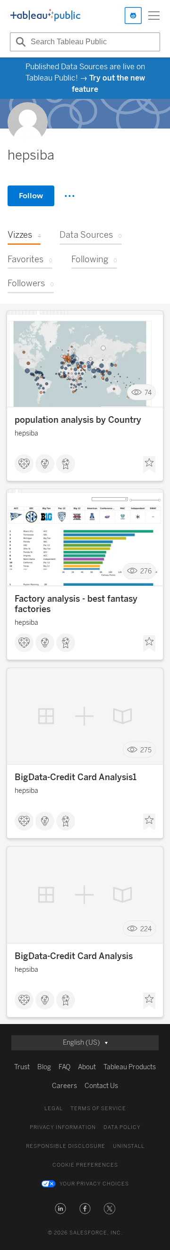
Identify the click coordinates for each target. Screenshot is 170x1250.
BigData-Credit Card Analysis (74, 956)
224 (146, 929)
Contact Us (101, 1086)
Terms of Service (98, 1108)
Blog (44, 1067)
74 (148, 392)
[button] (60, 1208)
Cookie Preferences (85, 1165)
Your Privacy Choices (94, 1184)
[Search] (19, 42)
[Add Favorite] (149, 464)
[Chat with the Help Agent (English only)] (133, 15)
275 (146, 750)
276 (146, 571)
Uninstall (128, 1146)
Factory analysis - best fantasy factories (76, 604)
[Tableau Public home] (45, 15)
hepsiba (26, 433)
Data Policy (122, 1127)
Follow (31, 196)
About (87, 1067)
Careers (64, 1086)
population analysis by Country (78, 420)
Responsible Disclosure (65, 1146)
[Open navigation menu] (153, 15)
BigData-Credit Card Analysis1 (75, 777)
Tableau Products (129, 1067)
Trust (22, 1067)
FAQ (64, 1067)
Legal (53, 1108)
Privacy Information (63, 1127)
